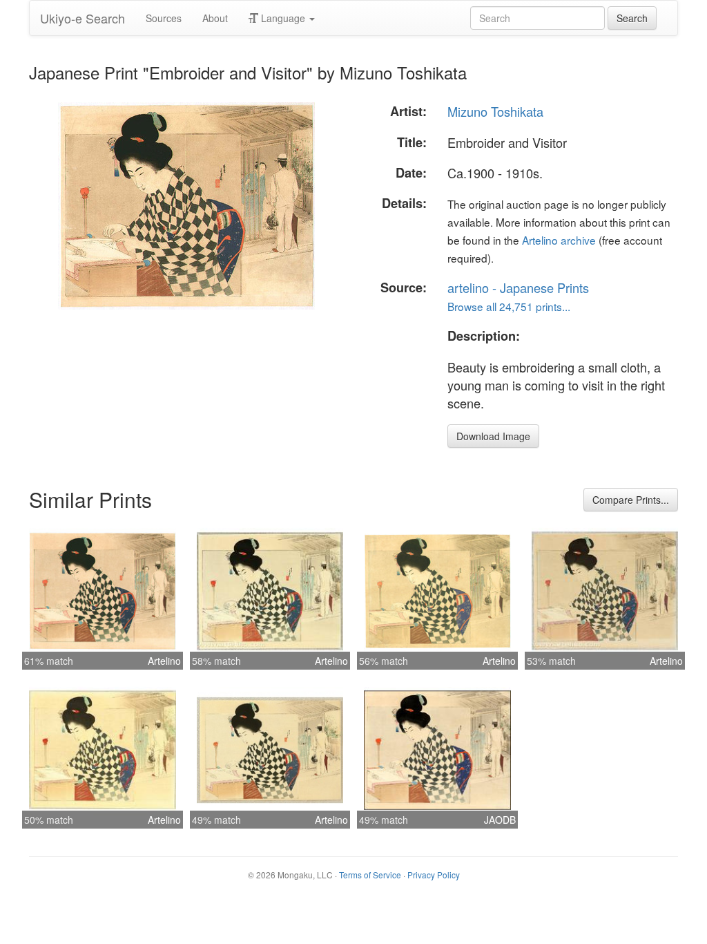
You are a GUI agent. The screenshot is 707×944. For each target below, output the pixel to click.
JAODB (500, 820)
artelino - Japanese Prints (518, 287)
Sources (164, 18)
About (215, 18)
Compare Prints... (630, 500)
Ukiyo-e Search (82, 18)
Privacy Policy (433, 874)
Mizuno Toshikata (495, 111)
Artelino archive (559, 239)
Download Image (493, 436)
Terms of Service (370, 874)
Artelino (164, 661)
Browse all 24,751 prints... (508, 306)
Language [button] (283, 18)
